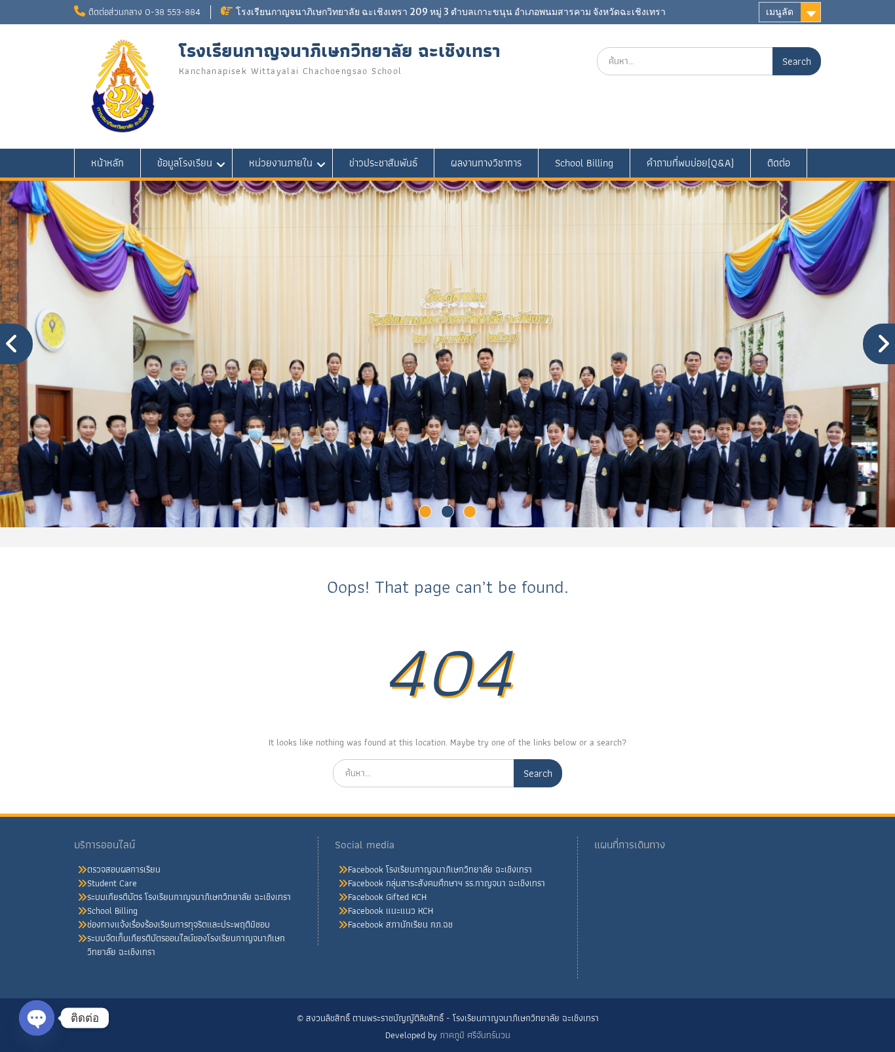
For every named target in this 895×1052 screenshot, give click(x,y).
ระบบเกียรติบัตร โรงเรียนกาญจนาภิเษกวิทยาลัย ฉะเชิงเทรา (189, 897)
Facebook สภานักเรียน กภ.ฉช (400, 924)
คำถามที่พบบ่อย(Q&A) (690, 163)
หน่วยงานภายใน (281, 163)
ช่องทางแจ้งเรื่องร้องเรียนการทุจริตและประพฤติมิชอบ (178, 924)
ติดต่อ (778, 163)
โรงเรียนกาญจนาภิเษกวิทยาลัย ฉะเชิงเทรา (340, 51)
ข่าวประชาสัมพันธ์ (383, 163)
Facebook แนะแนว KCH (390, 910)
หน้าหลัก (107, 163)
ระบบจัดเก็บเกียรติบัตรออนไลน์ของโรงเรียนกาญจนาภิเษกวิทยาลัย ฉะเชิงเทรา (186, 945)
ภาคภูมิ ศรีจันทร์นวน (475, 1035)
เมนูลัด (779, 12)
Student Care (112, 883)
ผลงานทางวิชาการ (486, 163)
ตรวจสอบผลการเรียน (124, 869)
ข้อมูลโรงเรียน (184, 163)
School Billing (584, 163)
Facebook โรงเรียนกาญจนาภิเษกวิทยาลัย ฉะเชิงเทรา (440, 869)
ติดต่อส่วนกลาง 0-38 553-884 (144, 12)
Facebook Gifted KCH (387, 897)
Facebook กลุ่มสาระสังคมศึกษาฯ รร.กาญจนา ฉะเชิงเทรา (446, 883)
